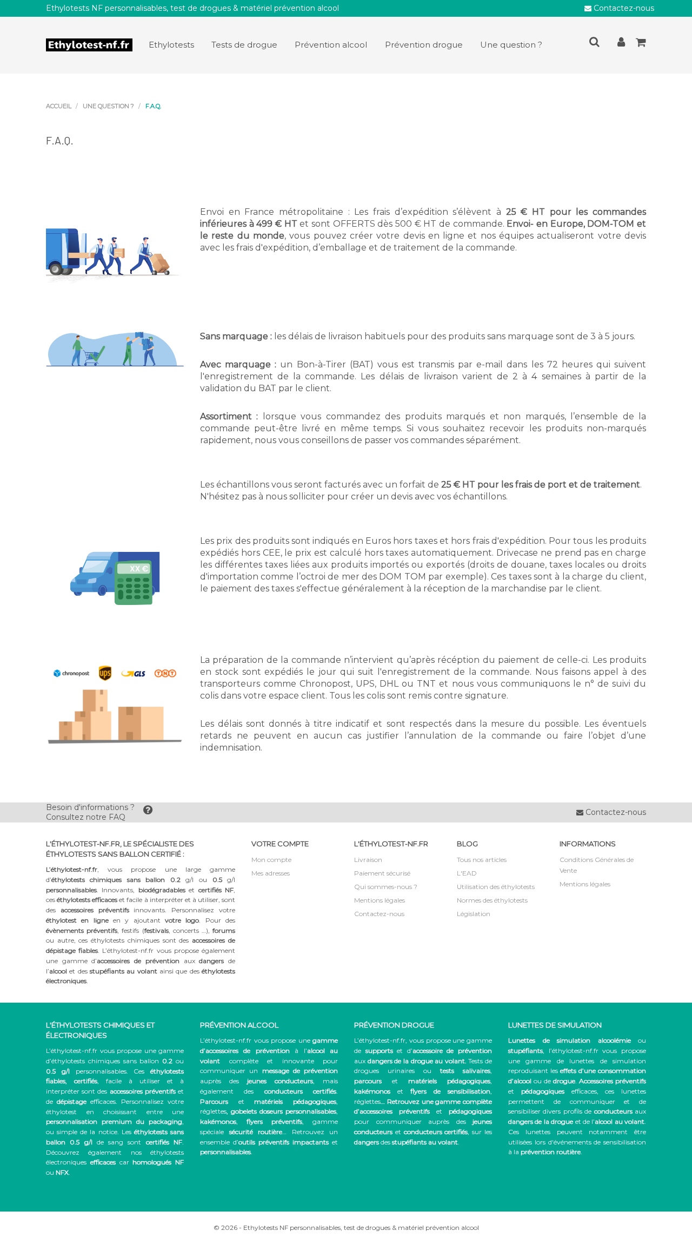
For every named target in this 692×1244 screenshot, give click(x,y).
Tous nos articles (482, 859)
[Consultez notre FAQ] (147, 812)
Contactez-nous (622, 8)
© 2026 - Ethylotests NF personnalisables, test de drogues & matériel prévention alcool (346, 1227)
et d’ (428, 1050)
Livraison (368, 859)
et (422, 1081)
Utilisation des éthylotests (496, 887)
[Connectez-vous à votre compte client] (621, 44)
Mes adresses (270, 873)
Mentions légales (379, 900)
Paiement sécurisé (382, 873)
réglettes (213, 1111)
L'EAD (467, 873)
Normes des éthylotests (492, 900)
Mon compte (271, 859)
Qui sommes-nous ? (385, 887)
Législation (473, 914)
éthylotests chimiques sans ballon (105, 1061)
